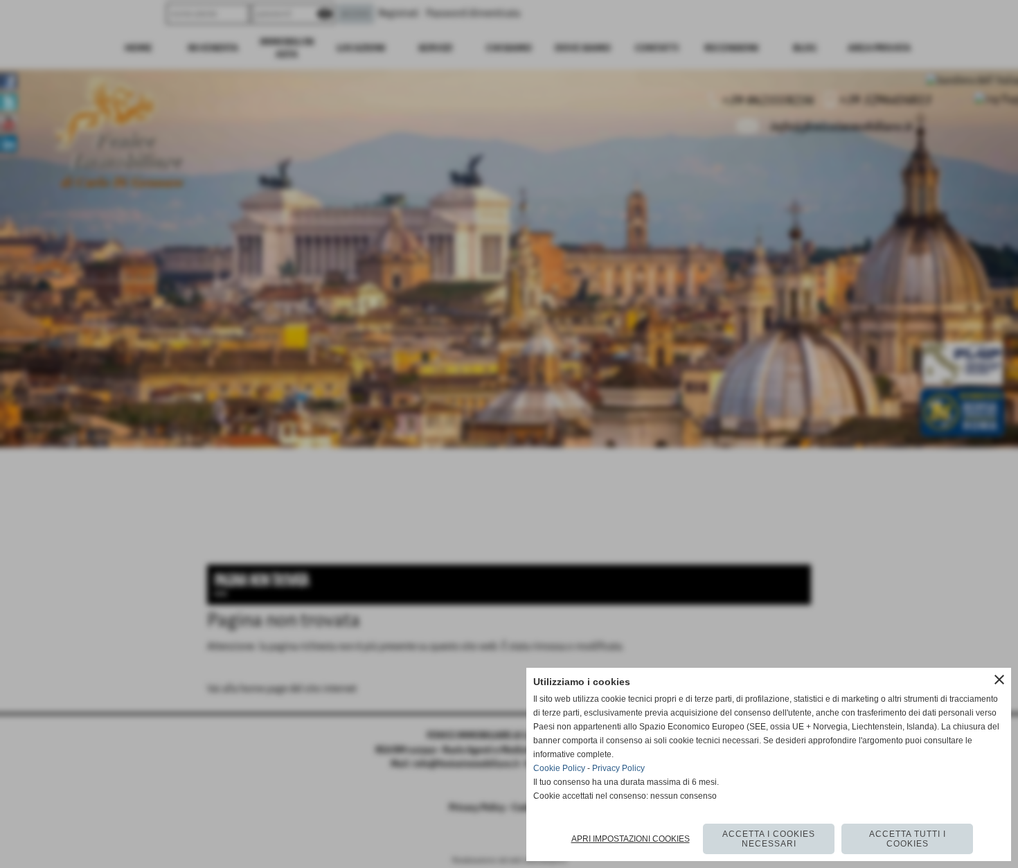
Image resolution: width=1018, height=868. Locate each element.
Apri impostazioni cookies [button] (630, 839)
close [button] (999, 679)
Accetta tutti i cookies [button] (907, 839)
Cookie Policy (559, 768)
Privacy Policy (618, 768)
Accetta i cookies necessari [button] (768, 839)
